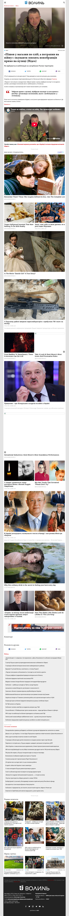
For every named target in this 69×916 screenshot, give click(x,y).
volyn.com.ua (51, 880)
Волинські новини (9, 6)
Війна (17, 6)
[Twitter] (29, 906)
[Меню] (5, 2)
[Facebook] (26, 906)
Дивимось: (7, 104)
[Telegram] (36, 906)
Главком (54, 79)
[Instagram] (33, 906)
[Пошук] (64, 2)
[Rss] (43, 907)
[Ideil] (34, 910)
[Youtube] (40, 906)
